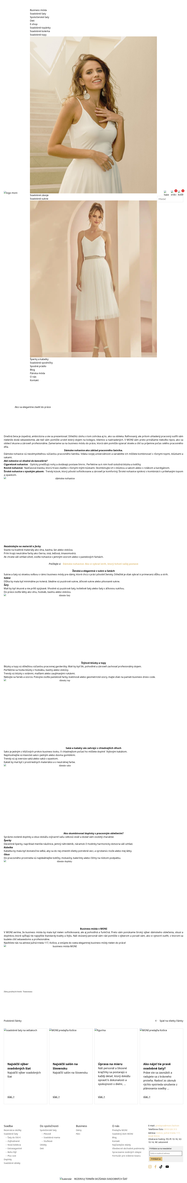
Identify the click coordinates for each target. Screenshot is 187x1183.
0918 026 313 (170, 1129)
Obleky (43, 1144)
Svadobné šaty (38, 13)
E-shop (34, 24)
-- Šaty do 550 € (13, 1137)
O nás (33, 376)
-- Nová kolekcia (13, 1144)
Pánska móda (37, 373)
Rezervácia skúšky (12, 1130)
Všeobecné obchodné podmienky (128, 1148)
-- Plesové (46, 1133)
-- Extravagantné (14, 1148)
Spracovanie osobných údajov (126, 1152)
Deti (32, 20)
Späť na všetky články (171, 1020)
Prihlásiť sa (156, 1159)
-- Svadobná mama (51, 1137)
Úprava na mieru (110, 1064)
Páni (78, 1133)
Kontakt (34, 380)
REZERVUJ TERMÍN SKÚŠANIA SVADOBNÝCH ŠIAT (100, 1179)
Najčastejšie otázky (121, 1144)
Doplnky (8, 1159)
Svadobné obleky (12, 1163)
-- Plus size (11, 1155)
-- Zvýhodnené (13, 1141)
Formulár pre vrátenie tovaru (126, 1155)
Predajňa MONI (119, 1130)
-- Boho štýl (11, 1152)
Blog (32, 369)
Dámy (79, 1130)
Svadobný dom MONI (122, 1133)
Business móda (38, 10)
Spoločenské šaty (39, 17)
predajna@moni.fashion (167, 1125)
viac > (10, 1096)
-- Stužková (47, 1141)
